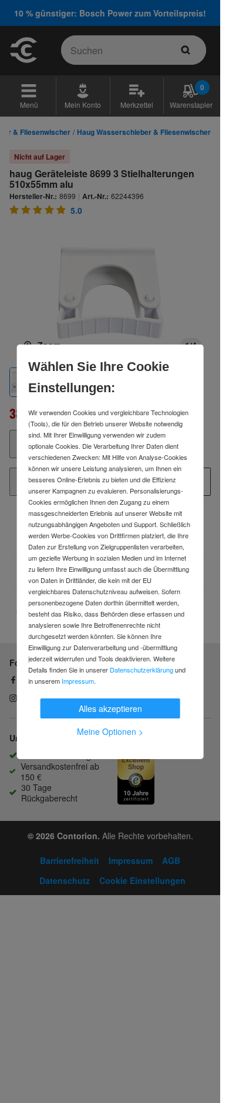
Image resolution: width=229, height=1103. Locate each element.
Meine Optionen (110, 731)
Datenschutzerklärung (141, 669)
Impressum (78, 680)
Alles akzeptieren (110, 708)
